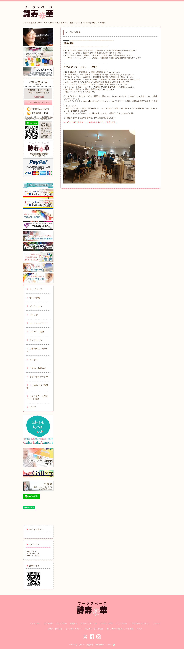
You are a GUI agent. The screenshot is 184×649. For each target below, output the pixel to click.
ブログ (32, 407)
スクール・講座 (36, 331)
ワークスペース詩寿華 (85, 645)
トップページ (35, 289)
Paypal (82, 96)
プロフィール (35, 306)
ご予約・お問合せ (37, 368)
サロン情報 (34, 298)
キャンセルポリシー (38, 376)
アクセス (33, 360)
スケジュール (35, 340)
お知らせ (33, 314)
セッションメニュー (38, 323)
